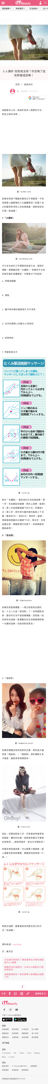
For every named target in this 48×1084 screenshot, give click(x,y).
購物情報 (25, 1033)
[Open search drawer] (45, 2)
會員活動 (25, 1037)
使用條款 (5, 1070)
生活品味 (33, 8)
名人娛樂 (35, 1029)
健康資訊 (28, 84)
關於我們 (5, 1066)
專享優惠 (35, 1037)
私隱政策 (15, 1070)
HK (15, 1053)
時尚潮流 (19, 8)
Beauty (37, 1053)
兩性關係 (15, 1033)
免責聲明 (33, 1066)
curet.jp (17, 944)
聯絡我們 (25, 1070)
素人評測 (35, 1033)
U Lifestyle (6, 1053)
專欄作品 (5, 1037)
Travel (21, 1053)
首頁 (17, 84)
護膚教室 (39, 993)
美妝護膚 (5, 8)
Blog (4, 1057)
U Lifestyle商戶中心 (19, 1066)
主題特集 (15, 1037)
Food (29, 1053)
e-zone (11, 1057)
